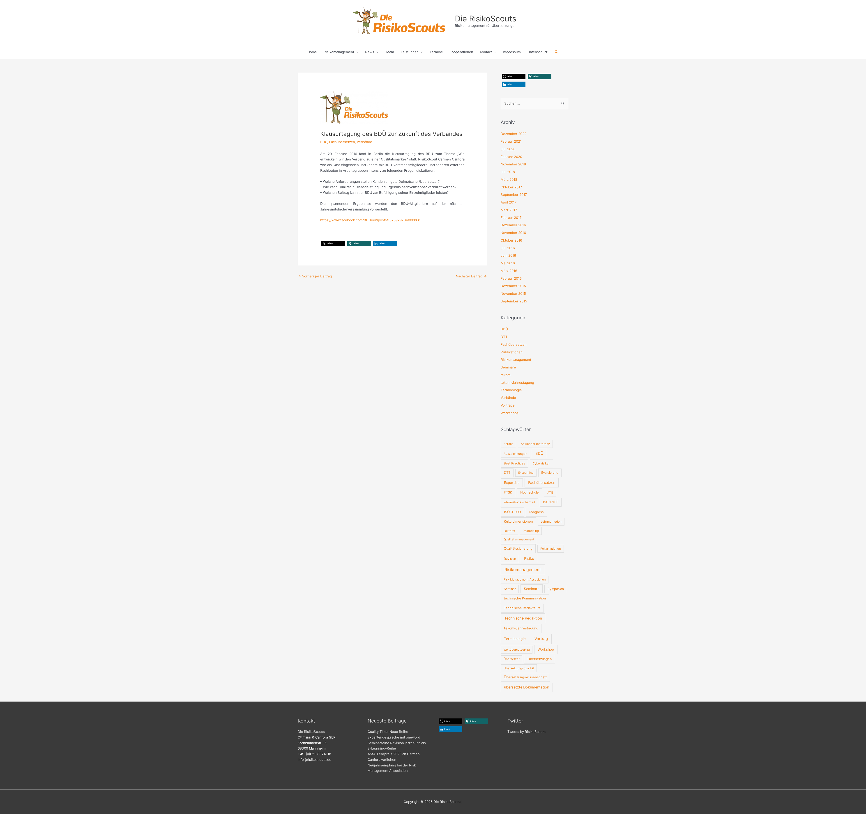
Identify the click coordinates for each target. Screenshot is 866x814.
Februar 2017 (511, 217)
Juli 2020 (508, 149)
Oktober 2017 (511, 187)
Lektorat (509, 531)
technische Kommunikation (525, 598)
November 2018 (513, 164)
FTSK (508, 492)
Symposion (556, 589)
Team (389, 52)
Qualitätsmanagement (519, 539)
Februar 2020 (511, 157)
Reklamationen (550, 548)
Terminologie (511, 390)
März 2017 (509, 210)
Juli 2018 (508, 172)
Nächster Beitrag (471, 276)
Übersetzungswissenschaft (525, 677)
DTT (504, 337)
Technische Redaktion (523, 618)
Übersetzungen (539, 659)
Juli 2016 (508, 248)
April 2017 (509, 202)
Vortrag (541, 638)
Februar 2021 (511, 141)
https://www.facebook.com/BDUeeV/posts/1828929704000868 (370, 220)
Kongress (536, 512)
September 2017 (514, 194)
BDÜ (323, 142)
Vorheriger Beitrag (315, 276)
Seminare (508, 367)
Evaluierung (549, 472)
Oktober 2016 (511, 240)
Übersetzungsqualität (519, 668)
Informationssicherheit (519, 502)
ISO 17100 (550, 502)
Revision (510, 558)
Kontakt (486, 52)
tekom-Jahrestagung (517, 382)
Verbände (364, 142)
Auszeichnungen (515, 453)
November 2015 (513, 293)
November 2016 (513, 233)
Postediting (531, 531)
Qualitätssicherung (518, 548)
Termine (436, 52)
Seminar (510, 589)
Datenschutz (537, 52)
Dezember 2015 (513, 286)
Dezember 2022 (513, 134)
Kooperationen (461, 52)
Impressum (512, 52)
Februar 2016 (511, 278)
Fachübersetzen (342, 142)
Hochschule (529, 492)
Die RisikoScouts (485, 18)
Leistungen (410, 52)
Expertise (512, 482)
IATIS (550, 492)
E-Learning (526, 472)
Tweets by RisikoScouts (526, 731)
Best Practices (514, 463)
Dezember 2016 (513, 225)
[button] (556, 52)
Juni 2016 (508, 255)
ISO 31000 (512, 512)
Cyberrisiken (541, 463)
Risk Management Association (525, 579)
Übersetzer (512, 659)
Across (508, 444)
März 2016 (509, 271)
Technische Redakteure (522, 608)
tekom (506, 375)
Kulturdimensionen (518, 521)
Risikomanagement (339, 52)
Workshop (546, 649)
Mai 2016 (508, 263)
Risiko (529, 558)
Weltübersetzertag (517, 649)
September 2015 (514, 301)
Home (312, 52)
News (369, 52)
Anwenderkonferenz (535, 444)
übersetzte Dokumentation (526, 687)
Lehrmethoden (551, 521)
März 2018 (509, 179)
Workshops (509, 413)
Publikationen (512, 352)
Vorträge (508, 405)
